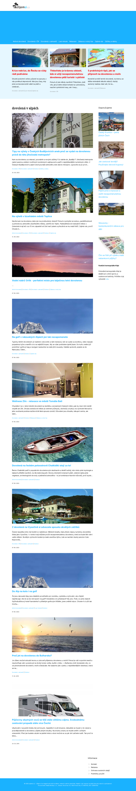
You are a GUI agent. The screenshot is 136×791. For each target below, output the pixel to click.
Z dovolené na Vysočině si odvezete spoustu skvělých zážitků (45, 527)
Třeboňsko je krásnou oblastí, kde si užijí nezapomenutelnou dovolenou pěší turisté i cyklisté (67, 74)
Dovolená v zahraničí (49, 41)
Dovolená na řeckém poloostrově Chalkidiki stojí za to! (41, 465)
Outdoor (36, 169)
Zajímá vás (99, 41)
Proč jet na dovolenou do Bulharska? (32, 655)
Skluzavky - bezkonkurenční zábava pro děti (111, 226)
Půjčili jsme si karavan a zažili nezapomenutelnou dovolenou (110, 194)
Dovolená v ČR (33, 41)
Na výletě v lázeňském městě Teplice (32, 216)
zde (107, 279)
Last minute (63, 41)
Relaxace (72, 41)
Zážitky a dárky (111, 41)
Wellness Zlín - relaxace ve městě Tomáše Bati (37, 401)
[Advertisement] (68, 26)
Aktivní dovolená (19, 41)
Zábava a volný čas (85, 41)
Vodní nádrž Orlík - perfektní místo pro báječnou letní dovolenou (47, 280)
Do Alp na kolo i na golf (24, 591)
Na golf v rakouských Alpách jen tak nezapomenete (40, 337)
